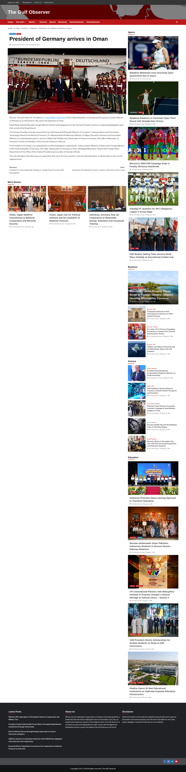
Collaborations (48, 2)
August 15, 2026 (151, 214)
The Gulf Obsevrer (109, 768)
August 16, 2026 (148, 169)
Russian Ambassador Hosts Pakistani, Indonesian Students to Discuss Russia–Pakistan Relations (150, 546)
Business (62, 22)
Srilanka (155, 326)
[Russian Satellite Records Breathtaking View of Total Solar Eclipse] (137, 426)
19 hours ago (30, 226)
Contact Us (38, 2)
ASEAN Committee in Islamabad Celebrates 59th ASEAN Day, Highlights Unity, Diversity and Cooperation (35, 740)
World (31, 22)
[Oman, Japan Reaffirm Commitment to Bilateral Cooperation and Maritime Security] (27, 199)
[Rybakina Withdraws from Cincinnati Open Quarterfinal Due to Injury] (153, 53)
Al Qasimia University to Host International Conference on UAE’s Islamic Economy (160, 314)
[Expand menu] (25, 22)
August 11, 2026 (166, 354)
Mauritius (140, 287)
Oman (18, 34)
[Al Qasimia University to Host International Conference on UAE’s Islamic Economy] (137, 314)
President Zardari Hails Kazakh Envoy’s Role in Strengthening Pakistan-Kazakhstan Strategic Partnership (35, 725)
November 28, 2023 (34, 44)
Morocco (132, 157)
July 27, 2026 (147, 697)
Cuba (148, 403)
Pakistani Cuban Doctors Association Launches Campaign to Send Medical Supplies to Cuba (161, 408)
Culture (132, 586)
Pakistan (157, 403)
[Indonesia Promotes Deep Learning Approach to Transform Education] (153, 478)
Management (27, 2)
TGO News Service (96, 226)
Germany (12, 34)
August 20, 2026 (71, 223)
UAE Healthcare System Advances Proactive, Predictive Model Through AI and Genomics (162, 391)
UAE (137, 248)
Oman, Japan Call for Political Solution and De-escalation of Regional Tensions (64, 218)
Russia (149, 422)
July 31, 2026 (150, 649)
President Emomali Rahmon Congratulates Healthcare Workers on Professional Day (161, 373)
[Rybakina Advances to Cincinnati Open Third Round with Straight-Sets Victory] (153, 98)
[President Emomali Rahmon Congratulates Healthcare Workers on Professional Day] (137, 373)
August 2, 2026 (148, 600)
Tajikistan (154, 368)
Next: (98, 168)
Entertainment (93, 22)
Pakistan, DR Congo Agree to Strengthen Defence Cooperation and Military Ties (34, 718)
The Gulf (20, 22)
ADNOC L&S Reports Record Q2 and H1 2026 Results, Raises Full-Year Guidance (161, 349)
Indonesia (100, 209)
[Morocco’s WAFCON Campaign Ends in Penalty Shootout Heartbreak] (153, 143)
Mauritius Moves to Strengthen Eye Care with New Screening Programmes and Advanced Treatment (161, 443)
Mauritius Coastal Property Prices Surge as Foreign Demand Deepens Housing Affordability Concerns (151, 295)
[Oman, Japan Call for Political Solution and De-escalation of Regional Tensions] (67, 199)
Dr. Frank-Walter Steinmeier (54, 117)
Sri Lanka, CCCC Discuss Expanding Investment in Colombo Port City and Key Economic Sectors (161, 331)
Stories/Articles (77, 22)
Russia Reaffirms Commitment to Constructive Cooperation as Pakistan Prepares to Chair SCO (35, 747)
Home (10, 22)
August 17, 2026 (151, 124)
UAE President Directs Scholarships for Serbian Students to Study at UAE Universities (150, 643)
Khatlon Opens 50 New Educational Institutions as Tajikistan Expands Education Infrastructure (152, 691)
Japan (11, 209)
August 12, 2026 (168, 336)
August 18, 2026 (168, 378)
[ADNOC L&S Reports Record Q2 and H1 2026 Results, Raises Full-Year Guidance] (137, 349)
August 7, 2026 (151, 552)
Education (133, 492)
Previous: (36, 170)
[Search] (177, 22)
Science (43, 22)
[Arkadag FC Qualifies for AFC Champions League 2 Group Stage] (153, 189)
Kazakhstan (133, 67)
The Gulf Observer (29, 12)
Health (149, 368)
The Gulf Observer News (18, 44)
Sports (53, 22)
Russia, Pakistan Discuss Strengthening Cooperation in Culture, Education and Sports (32, 732)
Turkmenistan (140, 203)
